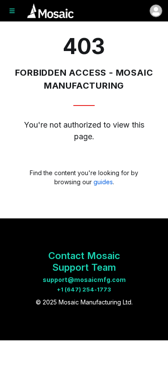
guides (103, 182)
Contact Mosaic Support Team (84, 261)
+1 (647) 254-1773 (84, 289)
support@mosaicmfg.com (84, 279)
